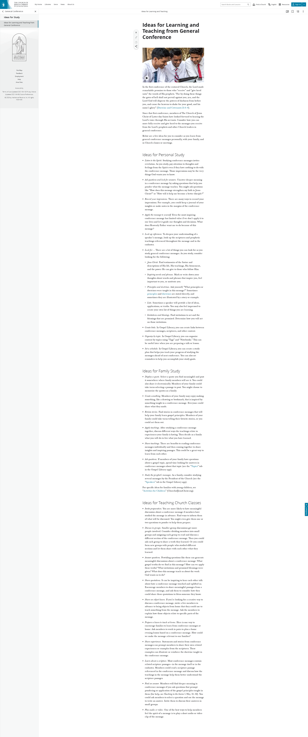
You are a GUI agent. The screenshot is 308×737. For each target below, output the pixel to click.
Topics (194, 466)
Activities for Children (154, 490)
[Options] (303, 11)
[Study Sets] (287, 11)
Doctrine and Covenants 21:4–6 (173, 107)
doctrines (166, 293)
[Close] (136, 32)
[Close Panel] (35, 11)
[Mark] (136, 37)
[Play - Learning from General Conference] (146, 78)
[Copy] (136, 42)
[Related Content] (297, 11)
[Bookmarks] (292, 11)
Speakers (150, 482)
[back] (3, 11)
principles (152, 293)
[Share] (136, 46)
